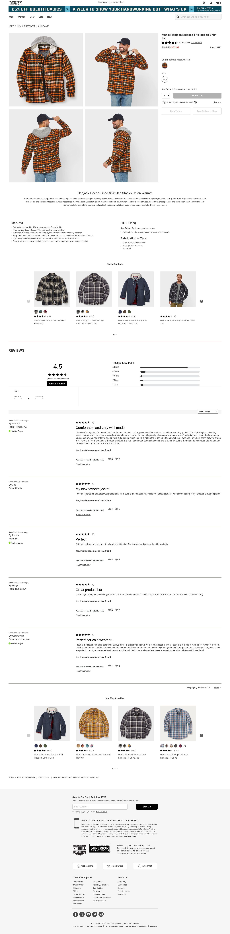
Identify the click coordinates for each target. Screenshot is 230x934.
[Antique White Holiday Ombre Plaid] (166, 745)
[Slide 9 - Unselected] (117, 768)
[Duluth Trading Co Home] (16, 3)
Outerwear (29, 26)
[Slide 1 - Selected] (113, 334)
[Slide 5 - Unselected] (116, 334)
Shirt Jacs (43, 26)
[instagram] (101, 914)
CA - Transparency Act (114, 926)
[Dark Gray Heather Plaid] (78, 311)
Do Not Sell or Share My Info (136, 926)
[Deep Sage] (129, 311)
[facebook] (75, 914)
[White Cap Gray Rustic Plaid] (91, 745)
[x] (82, 914)
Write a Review (57, 384)
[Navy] (120, 311)
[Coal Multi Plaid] (171, 745)
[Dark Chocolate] (124, 311)
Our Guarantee (99, 894)
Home (11, 26)
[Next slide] (201, 301)
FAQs (75, 891)
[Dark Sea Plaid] (40, 311)
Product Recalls (99, 901)
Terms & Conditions (94, 926)
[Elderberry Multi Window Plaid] (180, 745)
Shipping (77, 888)
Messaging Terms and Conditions (110, 836)
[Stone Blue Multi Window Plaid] (162, 745)
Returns (217, 102)
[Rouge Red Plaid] (45, 311)
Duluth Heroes (124, 891)
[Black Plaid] (36, 311)
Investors (122, 894)
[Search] (177, 17)
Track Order (78, 885)
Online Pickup (79, 894)
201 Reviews (196, 42)
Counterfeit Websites (102, 897)
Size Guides (98, 888)
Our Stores (122, 885)
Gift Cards (97, 891)
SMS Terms (97, 881)
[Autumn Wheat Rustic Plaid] (78, 745)
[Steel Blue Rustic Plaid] (87, 745)
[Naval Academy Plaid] (87, 311)
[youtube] (88, 914)
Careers (121, 888)
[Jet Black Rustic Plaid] (82, 745)
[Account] (212, 3)
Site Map (153, 926)
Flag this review (83, 464)
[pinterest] (94, 914)
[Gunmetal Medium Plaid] (82, 311)
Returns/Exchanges (101, 885)
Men (19, 26)
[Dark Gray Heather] (175, 745)
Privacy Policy (101, 812)
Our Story (122, 881)
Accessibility (78, 897)
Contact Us (78, 881)
